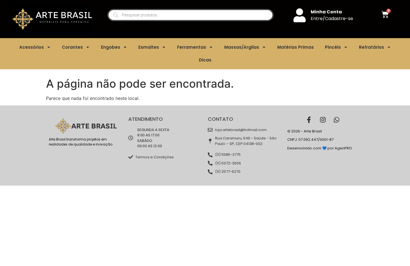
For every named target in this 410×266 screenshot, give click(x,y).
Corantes (72, 47)
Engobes (110, 47)
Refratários (371, 47)
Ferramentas (191, 47)
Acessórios (31, 47)
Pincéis (333, 47)
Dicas (205, 60)
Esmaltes (148, 47)
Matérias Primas (295, 47)
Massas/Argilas (241, 47)
